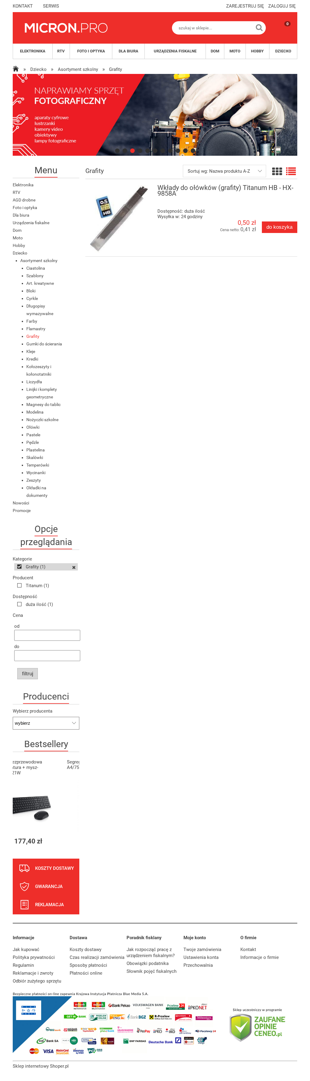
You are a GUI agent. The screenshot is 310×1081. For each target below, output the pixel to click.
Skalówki (34, 457)
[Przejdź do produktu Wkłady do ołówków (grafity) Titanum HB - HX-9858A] (119, 219)
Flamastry (35, 328)
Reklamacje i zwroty (33, 973)
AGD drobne (24, 200)
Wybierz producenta (32, 711)
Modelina (35, 412)
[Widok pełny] (291, 172)
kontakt (23, 6)
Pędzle (32, 442)
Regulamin (23, 965)
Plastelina (35, 449)
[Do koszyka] (69, 841)
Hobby (19, 245)
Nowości (21, 503)
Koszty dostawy (85, 949)
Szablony (35, 275)
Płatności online (86, 973)
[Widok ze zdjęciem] (277, 172)
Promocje (22, 510)
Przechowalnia (198, 965)
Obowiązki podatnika (148, 963)
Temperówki (37, 465)
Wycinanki (35, 472)
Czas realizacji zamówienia (97, 957)
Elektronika (23, 184)
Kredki (32, 359)
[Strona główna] (66, 28)
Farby (31, 321)
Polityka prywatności (34, 957)
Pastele (33, 434)
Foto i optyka (25, 207)
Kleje (30, 351)
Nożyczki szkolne (42, 419)
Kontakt (248, 949)
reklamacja (49, 904)
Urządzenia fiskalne (31, 222)
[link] (155, 115)
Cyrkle (32, 298)
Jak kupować (26, 949)
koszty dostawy (54, 868)
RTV (16, 192)
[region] (155, 115)
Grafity (32, 336)
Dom (17, 230)
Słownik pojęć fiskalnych (151, 971)
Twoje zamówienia (202, 949)
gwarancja (49, 886)
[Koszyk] (281, 33)
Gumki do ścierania (44, 343)
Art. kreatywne (40, 283)
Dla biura (21, 215)
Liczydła (34, 381)
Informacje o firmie (259, 957)
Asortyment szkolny (39, 260)
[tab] (117, 150)
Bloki (30, 290)
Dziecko (20, 253)
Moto (18, 237)
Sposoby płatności (88, 965)
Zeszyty (33, 480)
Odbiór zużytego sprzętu (37, 981)
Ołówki (32, 427)
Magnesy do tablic (43, 404)
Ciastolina (35, 268)
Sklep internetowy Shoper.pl (41, 1066)
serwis (51, 6)
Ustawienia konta (201, 957)
